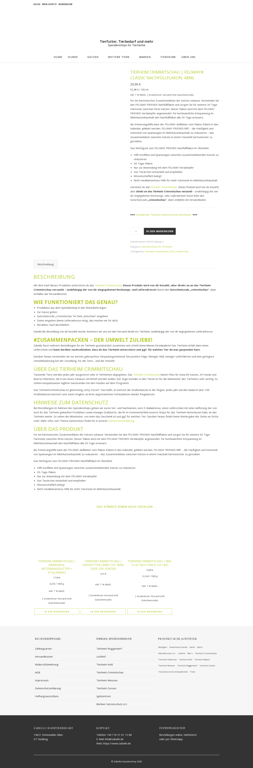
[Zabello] (126, 25)
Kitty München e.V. (167, 653)
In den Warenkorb (159, 231)
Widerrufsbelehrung (47, 664)
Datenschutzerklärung (48, 688)
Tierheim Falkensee (167, 659)
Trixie (192, 671)
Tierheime (168, 57)
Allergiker (162, 647)
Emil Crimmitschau (179, 251)
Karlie (192, 647)
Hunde (73, 57)
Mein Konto (49, 4)
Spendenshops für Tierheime (156, 246)
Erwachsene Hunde (178, 647)
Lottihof (101, 656)
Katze (199, 647)
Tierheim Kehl (104, 664)
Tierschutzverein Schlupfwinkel (173, 671)
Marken (145, 57)
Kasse (37, 4)
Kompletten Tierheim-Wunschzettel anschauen (163, 214)
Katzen (92, 57)
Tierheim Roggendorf (109, 648)
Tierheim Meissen (107, 680)
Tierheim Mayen (202, 659)
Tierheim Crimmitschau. (108, 285)
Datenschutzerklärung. (121, 420)
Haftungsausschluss (47, 696)
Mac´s (190, 653)
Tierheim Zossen (106, 688)
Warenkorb (65, 4)
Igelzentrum (103, 696)
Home (58, 57)
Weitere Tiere (119, 57)
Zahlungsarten (43, 648)
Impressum (42, 680)
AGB (37, 672)
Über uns (188, 57)
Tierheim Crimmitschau (163, 187)
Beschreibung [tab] (46, 264)
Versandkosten (44, 656)
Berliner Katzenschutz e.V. (111, 704)
